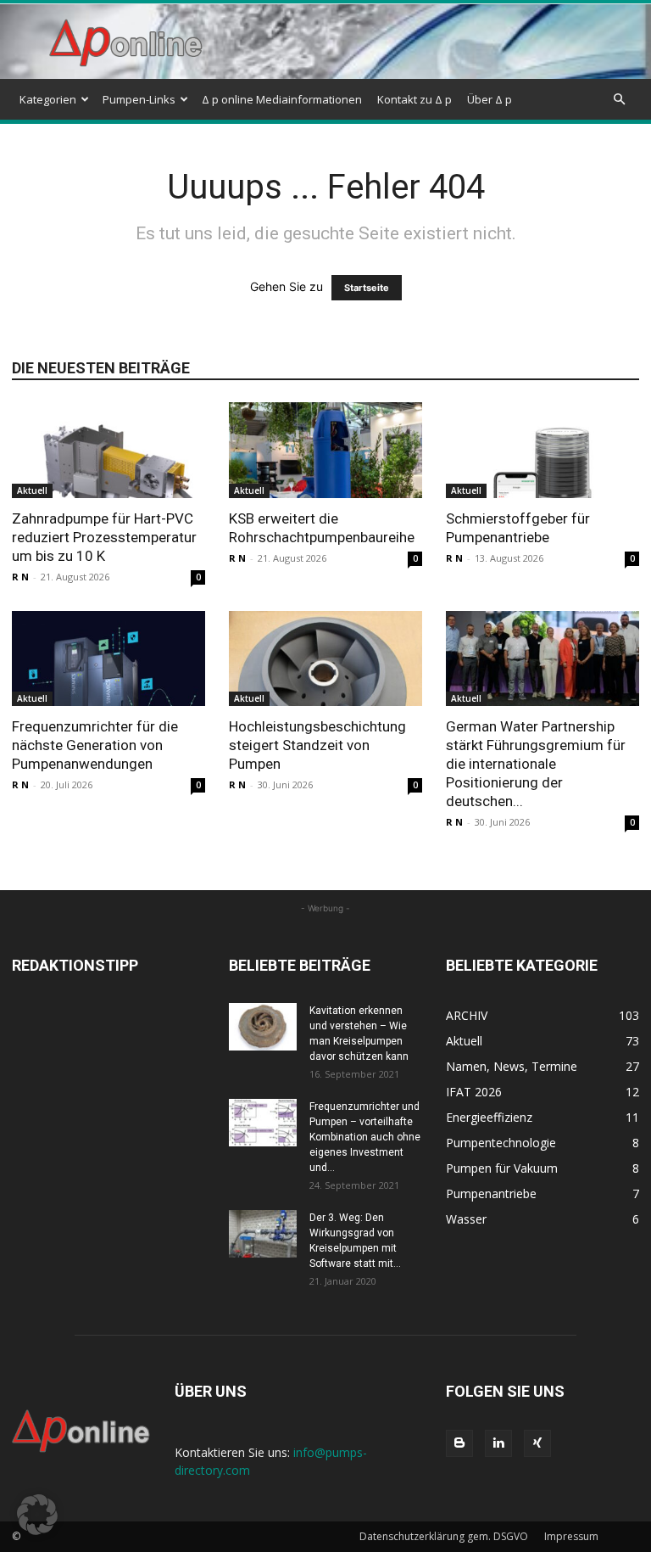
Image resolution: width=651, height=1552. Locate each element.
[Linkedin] (498, 1443)
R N (20, 576)
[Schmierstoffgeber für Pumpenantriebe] (542, 450)
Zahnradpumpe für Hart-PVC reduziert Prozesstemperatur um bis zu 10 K (104, 537)
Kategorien (47, 99)
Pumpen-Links (139, 99)
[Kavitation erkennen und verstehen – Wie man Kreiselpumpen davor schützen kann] (263, 1027)
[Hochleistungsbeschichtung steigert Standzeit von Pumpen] (325, 659)
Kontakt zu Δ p (414, 99)
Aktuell (32, 490)
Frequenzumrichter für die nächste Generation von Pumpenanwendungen (95, 745)
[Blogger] (459, 1443)
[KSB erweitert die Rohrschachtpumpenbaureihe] (325, 450)
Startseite (366, 288)
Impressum (571, 1536)
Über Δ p (489, 99)
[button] (618, 100)
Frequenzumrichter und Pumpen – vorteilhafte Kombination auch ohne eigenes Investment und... (364, 1137)
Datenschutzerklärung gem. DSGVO (443, 1536)
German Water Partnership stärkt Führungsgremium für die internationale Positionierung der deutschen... (536, 764)
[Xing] (537, 1443)
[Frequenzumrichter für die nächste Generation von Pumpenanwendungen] (108, 659)
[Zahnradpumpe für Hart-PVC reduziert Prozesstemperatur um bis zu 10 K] (108, 450)
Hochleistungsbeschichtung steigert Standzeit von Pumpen (317, 745)
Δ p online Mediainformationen (282, 99)
